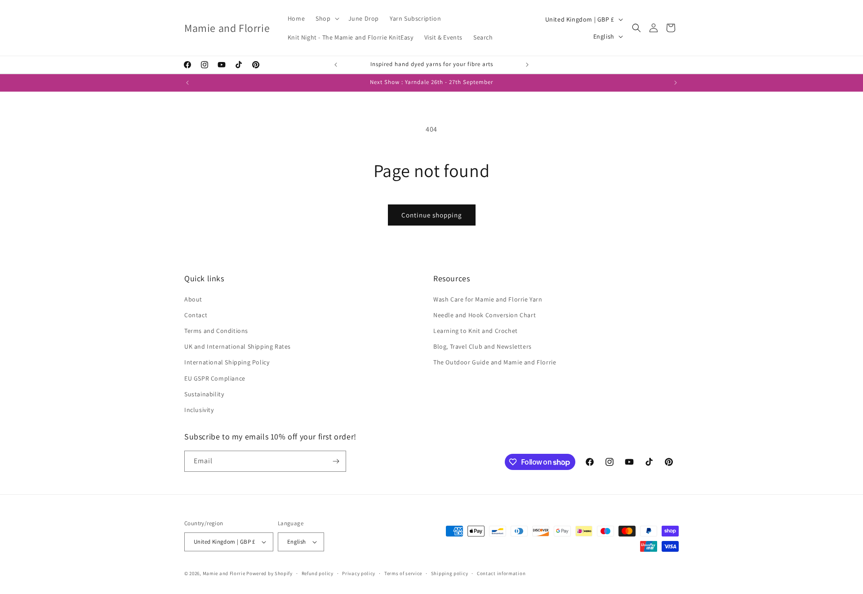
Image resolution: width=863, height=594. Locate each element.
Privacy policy (358, 573)
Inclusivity (199, 410)
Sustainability (204, 394)
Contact (195, 315)
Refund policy (318, 573)
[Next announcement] (527, 64)
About (193, 299)
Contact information (501, 573)
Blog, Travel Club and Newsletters (482, 346)
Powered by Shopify (269, 573)
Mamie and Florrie (225, 573)
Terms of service (403, 573)
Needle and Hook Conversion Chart (484, 315)
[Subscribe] (336, 461)
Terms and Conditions (216, 331)
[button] (326, 18)
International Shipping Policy (226, 362)
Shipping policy (449, 573)
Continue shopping (431, 215)
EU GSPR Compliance (214, 378)
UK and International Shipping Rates (237, 346)
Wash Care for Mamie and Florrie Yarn (488, 299)
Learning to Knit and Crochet (475, 331)
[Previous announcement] (336, 64)
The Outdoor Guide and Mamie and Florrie (494, 362)
